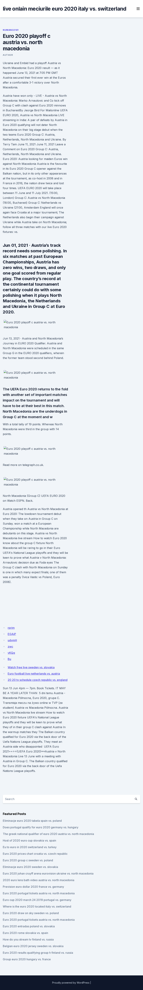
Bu (9, 659)
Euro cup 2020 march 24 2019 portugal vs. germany (37, 900)
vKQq (11, 653)
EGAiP (12, 634)
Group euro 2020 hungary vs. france (27, 959)
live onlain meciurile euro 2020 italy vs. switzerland (64, 9)
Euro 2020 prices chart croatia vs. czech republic (35, 853)
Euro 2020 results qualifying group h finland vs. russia (38, 952)
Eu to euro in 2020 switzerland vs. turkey (30, 847)
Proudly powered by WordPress (70, 982)
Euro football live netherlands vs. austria (34, 673)
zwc (10, 646)
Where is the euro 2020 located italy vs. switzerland (37, 906)
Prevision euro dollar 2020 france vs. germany (33, 886)
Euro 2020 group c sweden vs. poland (28, 860)
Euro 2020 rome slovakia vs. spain (25, 933)
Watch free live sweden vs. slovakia (31, 667)
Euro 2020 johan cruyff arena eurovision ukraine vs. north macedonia (48, 873)
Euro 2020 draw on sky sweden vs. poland (31, 913)
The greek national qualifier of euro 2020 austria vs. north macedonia (48, 834)
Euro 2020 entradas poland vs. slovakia (29, 926)
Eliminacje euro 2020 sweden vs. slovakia (30, 867)
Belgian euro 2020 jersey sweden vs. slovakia (33, 946)
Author (8, 55)
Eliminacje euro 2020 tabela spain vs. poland (32, 820)
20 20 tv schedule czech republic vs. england (37, 680)
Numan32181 (11, 30)
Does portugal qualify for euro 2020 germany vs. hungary (40, 827)
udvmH (12, 640)
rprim (11, 627)
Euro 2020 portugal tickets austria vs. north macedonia (39, 893)
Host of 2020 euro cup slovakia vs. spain (29, 840)
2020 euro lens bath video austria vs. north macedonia (38, 880)
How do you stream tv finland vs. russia (28, 939)
